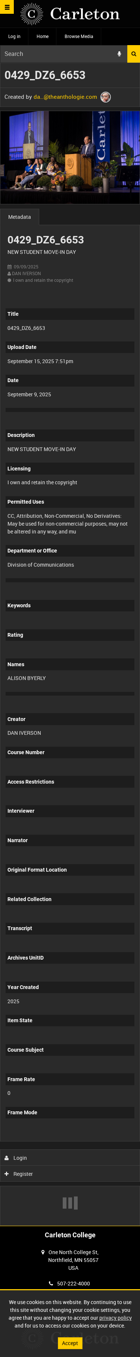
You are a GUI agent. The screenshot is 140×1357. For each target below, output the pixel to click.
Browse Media (79, 36)
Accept (70, 1343)
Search (133, 54)
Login (19, 1157)
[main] (70, 644)
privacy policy (115, 1317)
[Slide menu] (7, 7)
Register (22, 1173)
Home (43, 36)
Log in (14, 36)
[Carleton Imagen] (70, 14)
